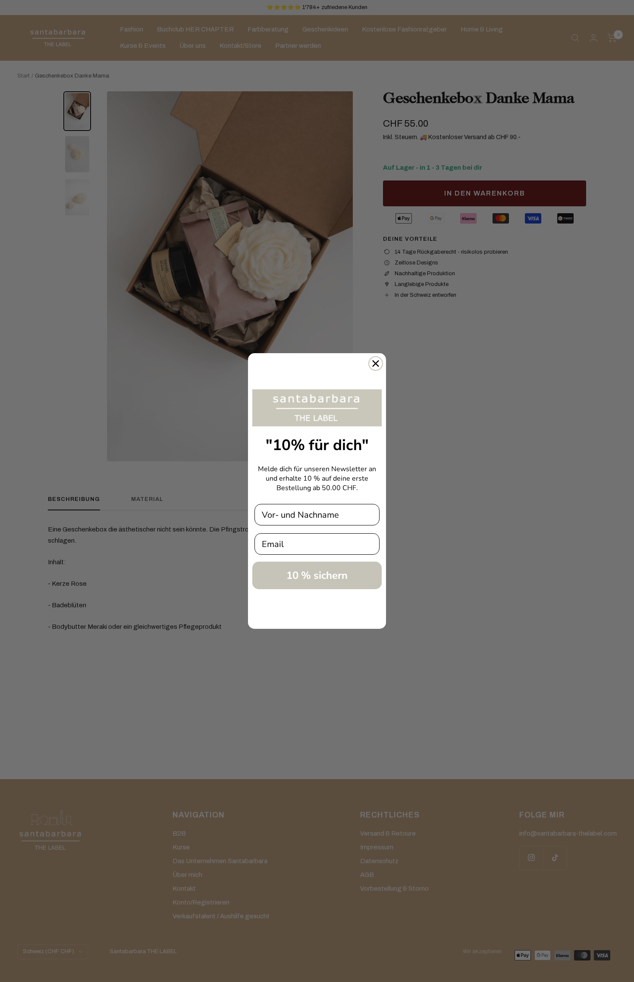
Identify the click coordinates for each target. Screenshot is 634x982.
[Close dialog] (376, 363)
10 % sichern (317, 575)
